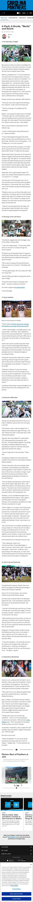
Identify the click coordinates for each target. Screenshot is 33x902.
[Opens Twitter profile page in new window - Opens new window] (9, 37)
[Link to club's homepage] (3, 12)
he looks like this (20, 287)
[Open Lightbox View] (16, 778)
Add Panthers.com (13, 837)
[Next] (21, 785)
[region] (16, 882)
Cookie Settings (16, 889)
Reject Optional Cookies (16, 894)
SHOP (24, 13)
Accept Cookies (16, 898)
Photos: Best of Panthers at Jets (15, 755)
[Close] (31, 865)
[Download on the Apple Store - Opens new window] (10, 860)
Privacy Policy (14, 885)
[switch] (19, 13)
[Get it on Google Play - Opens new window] (22, 861)
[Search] (27, 13)
